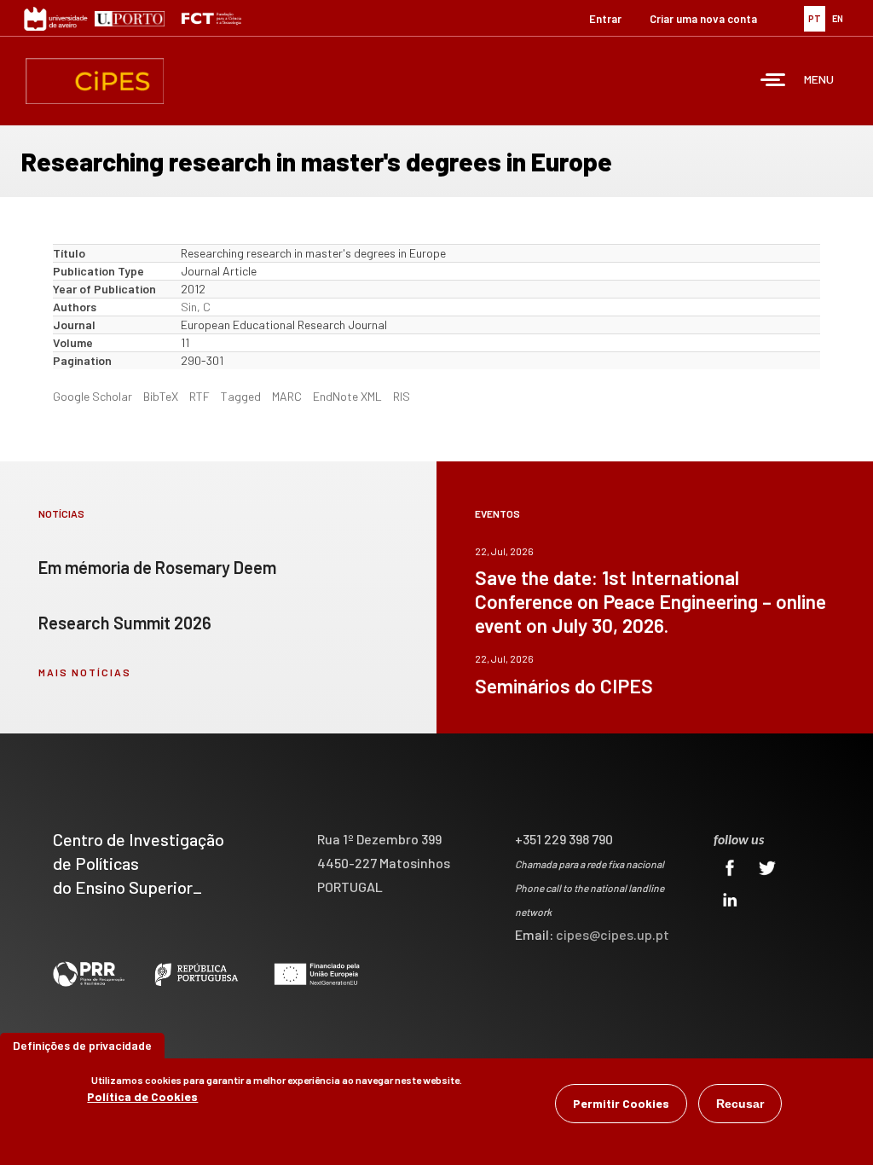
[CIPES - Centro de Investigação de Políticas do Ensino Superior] (95, 81)
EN (837, 18)
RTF (199, 396)
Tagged (241, 396)
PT (814, 18)
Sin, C (196, 306)
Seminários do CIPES (564, 686)
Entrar (605, 19)
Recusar (740, 1103)
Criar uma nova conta (703, 19)
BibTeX (160, 396)
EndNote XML (347, 396)
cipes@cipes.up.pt (612, 934)
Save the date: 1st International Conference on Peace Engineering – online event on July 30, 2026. (650, 601)
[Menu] (773, 81)
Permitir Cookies (621, 1103)
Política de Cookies (142, 1096)
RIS (401, 396)
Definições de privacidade (82, 1045)
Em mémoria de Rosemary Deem (157, 567)
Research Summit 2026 (124, 622)
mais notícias (84, 672)
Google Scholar (92, 396)
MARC (287, 396)
